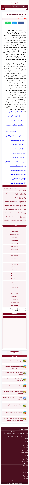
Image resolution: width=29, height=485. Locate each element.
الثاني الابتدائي (25, 445)
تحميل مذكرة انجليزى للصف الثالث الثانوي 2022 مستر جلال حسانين (15, 212)
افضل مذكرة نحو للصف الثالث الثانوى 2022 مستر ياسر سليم (15, 209)
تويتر (14, 22)
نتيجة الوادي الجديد (14, 305)
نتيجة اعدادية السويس (14, 234)
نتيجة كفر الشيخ (14, 284)
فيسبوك (21, 22)
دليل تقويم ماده (16, 121)
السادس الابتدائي (24, 452)
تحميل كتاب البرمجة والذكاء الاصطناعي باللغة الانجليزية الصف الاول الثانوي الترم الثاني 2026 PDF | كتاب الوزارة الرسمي (13, 406)
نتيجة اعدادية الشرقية (14, 258)
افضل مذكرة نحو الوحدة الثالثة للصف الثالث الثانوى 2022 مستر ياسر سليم (15, 206)
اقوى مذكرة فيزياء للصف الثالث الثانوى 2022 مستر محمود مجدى (15, 221)
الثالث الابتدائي (25, 447)
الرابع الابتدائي (25, 449)
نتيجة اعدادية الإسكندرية (14, 302)
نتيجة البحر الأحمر (14, 296)
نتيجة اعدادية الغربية (14, 269)
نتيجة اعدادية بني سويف (14, 273)
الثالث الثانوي (25, 478)
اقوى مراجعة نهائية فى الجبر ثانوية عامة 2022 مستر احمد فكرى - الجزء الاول (15, 197)
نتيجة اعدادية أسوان (14, 240)
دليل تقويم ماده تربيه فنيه (14, 116)
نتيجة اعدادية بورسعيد (14, 282)
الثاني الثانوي (25, 476)
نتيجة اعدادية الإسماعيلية (14, 299)
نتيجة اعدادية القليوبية (14, 287)
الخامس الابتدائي (24, 450)
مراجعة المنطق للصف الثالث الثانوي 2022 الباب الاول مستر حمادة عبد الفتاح (15, 216)
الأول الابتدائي (25, 444)
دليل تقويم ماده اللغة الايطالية (18, 166)
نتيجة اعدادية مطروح (14, 255)
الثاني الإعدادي (25, 459)
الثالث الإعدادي (25, 461)
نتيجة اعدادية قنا (14, 228)
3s (12, 19)
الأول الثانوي (25, 475)
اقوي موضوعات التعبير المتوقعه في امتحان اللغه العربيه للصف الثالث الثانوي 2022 (15, 193)
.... (14, 19)
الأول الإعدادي (25, 458)
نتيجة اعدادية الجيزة (14, 231)
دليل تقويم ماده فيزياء (20, 153)
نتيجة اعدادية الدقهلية (14, 275)
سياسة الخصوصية (24, 469)
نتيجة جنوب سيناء (14, 293)
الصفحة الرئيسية (14, 353)
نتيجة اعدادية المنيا (14, 267)
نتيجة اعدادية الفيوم (14, 237)
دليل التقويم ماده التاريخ (15, 112)
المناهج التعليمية (16, 6)
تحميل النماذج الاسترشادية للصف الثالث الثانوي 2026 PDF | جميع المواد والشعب (15, 189)
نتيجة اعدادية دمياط (14, 252)
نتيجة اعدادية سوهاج (14, 243)
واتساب (8, 22)
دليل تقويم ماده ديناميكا (18, 144)
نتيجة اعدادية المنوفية (14, 278)
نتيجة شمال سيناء (14, 290)
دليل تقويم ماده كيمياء (19, 149)
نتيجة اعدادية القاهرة (14, 246)
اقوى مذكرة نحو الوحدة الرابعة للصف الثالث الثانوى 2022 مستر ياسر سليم (15, 202)
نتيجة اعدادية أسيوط (14, 264)
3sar (10, 19)
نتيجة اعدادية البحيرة (14, 260)
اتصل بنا (26, 467)
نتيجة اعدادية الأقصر (14, 249)
